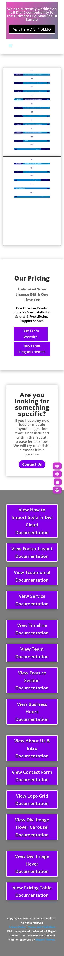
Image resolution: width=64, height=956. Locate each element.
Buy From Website (30, 333)
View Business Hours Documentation (32, 711)
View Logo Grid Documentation (32, 799)
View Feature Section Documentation (32, 680)
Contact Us (32, 464)
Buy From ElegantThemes (32, 348)
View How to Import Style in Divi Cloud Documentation (32, 521)
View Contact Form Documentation (32, 776)
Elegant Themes (45, 939)
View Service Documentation (32, 600)
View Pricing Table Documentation (32, 891)
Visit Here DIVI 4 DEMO (32, 29)
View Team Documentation (32, 653)
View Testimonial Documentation (32, 576)
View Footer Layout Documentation (32, 552)
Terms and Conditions (41, 927)
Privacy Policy (17, 927)
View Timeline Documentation (32, 629)
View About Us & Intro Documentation (32, 748)
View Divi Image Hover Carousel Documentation (32, 827)
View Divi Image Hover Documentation (32, 863)
